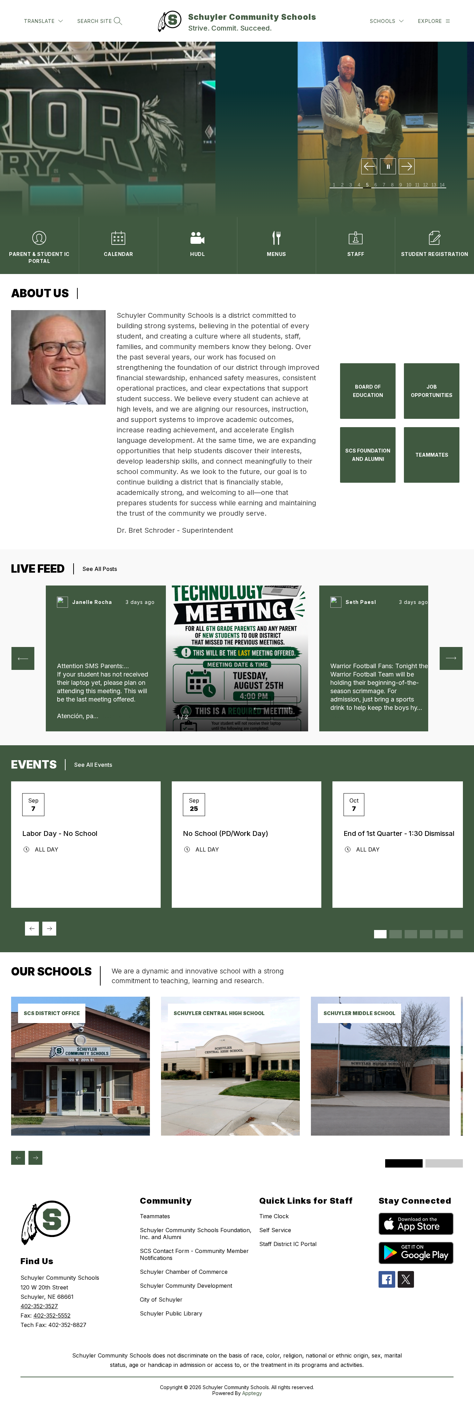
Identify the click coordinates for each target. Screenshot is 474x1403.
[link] (80, 1133)
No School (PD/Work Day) (225, 833)
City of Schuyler (161, 1299)
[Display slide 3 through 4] (395, 934)
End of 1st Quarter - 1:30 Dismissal (399, 833)
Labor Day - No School (60, 833)
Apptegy (252, 1393)
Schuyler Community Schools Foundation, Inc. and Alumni (196, 1233)
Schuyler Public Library (171, 1313)
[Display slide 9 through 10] (441, 934)
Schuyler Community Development (186, 1285)
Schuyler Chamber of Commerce (184, 1271)
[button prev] (23, 658)
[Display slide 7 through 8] (426, 934)
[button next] (285, 708)
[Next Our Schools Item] (35, 1158)
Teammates (155, 1216)
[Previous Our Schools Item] (18, 1158)
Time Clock (274, 1216)
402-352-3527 (39, 1306)
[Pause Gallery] (388, 166)
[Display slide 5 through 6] (411, 934)
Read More (116, 716)
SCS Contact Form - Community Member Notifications (194, 1254)
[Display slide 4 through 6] (444, 1163)
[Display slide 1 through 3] (404, 1163)
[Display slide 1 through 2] (380, 934)
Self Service (275, 1230)
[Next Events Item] (49, 929)
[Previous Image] (369, 166)
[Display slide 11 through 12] (456, 934)
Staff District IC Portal (287, 1243)
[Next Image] (407, 166)
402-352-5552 (51, 1315)
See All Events (93, 764)
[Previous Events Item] (32, 929)
